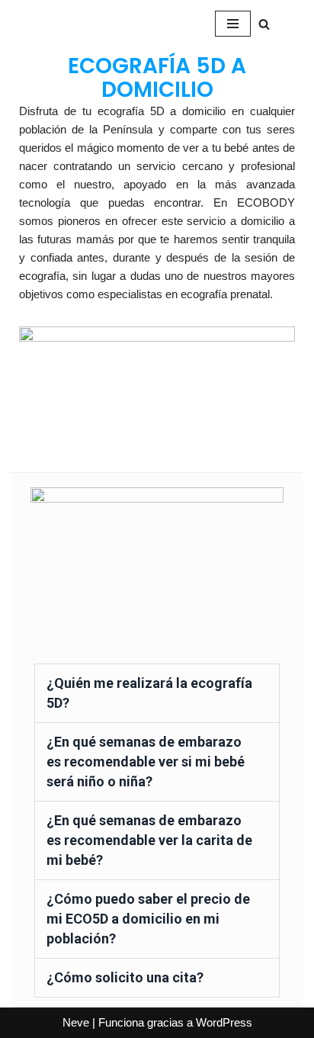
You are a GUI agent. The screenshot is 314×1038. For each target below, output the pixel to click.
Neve (75, 1022)
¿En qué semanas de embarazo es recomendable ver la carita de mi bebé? (149, 840)
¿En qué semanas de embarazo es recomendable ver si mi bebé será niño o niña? (145, 761)
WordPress (224, 1022)
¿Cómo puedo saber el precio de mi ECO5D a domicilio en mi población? (148, 918)
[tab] (157, 693)
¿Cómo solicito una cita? (124, 977)
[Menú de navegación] (233, 24)
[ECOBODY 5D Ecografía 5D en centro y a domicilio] (82, 24)
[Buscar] (264, 24)
